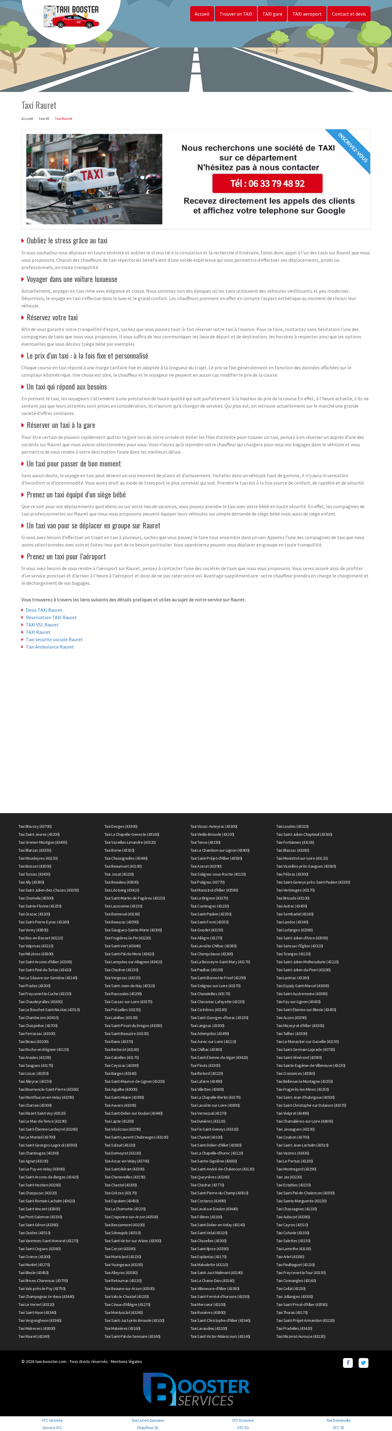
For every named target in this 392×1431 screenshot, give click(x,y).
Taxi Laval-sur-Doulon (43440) (214, 1209)
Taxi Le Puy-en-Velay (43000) (41, 1169)
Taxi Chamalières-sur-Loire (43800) (304, 1121)
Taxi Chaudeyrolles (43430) (40, 1001)
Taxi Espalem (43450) (121, 1201)
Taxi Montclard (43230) (122, 1256)
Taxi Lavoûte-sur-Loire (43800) (215, 1105)
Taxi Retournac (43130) (123, 1280)
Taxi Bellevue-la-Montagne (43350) (304, 1081)
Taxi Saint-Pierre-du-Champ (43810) (219, 1193)
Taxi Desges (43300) (121, 826)
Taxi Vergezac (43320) (122, 977)
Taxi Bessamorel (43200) (124, 1224)
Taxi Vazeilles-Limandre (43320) (130, 842)
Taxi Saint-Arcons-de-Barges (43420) (48, 1177)
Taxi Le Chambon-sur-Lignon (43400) (220, 850)
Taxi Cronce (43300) (34, 1256)
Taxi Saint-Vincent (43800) (39, 1209)
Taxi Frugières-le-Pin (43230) (127, 938)
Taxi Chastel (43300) (120, 1185)
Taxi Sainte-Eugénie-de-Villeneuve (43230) (310, 1065)
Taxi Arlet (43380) (290, 1256)
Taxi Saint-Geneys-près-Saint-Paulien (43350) (313, 882)
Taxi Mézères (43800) (35, 954)
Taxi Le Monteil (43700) (36, 1137)
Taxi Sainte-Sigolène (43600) (213, 1161)
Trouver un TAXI (236, 14)
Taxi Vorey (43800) (33, 930)
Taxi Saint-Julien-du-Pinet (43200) (303, 969)
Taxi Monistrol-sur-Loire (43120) (302, 858)
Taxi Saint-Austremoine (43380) (301, 993)
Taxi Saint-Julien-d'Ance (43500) (302, 938)
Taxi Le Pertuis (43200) (294, 1161)
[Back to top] (375, 1414)
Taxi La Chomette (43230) (125, 1209)
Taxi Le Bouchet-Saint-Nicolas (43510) (49, 1009)
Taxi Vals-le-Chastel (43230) (126, 1296)
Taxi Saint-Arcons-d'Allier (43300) (45, 962)
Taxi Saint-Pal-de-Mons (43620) (129, 954)
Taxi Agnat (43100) (33, 1161)
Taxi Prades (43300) (34, 985)
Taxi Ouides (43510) (34, 1232)
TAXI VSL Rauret (42, 625)
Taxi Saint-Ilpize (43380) (209, 1248)
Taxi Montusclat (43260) (123, 1312)
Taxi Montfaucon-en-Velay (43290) (46, 1097)
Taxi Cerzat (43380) (120, 1248)
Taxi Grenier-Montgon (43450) (42, 842)
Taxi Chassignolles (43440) (126, 858)
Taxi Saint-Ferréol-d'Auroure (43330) (220, 1296)
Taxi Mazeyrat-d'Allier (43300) (300, 1025)
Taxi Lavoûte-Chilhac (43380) (213, 946)
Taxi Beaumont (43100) (123, 866)
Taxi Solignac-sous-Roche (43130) (218, 874)
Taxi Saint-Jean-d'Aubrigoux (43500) (305, 1097)
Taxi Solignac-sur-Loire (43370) (215, 985)
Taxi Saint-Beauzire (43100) (126, 1033)
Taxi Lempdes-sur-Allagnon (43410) (133, 962)
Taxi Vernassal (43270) (208, 1113)
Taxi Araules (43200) (34, 1057)
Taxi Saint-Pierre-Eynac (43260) (43, 922)
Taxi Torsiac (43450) (34, 874)
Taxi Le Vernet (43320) (36, 1304)
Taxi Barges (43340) (120, 1073)
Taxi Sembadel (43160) (295, 914)
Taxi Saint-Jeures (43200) (39, 834)
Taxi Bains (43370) (118, 1041)
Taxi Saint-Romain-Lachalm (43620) (46, 1201)
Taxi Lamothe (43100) (293, 1248)
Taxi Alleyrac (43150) (35, 1081)
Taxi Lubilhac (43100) (121, 1017)
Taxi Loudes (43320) (292, 826)
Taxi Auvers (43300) (120, 1105)
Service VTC (52, 1427)
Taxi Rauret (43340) (34, 1336)
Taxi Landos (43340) (292, 922)
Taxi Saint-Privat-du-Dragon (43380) (133, 1025)
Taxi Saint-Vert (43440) (122, 946)
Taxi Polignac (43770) (207, 882)
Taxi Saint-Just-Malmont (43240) (216, 1272)
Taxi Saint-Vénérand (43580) (299, 1057)
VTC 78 (338, 1427)
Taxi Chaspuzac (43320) (37, 1193)
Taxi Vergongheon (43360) (39, 1320)
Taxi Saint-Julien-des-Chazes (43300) (48, 890)
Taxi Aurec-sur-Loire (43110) (213, 1041)
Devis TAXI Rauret (44, 610)
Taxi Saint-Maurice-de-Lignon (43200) (134, 1081)
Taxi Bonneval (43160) (122, 914)
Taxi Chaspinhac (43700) (38, 1025)
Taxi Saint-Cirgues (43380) (39, 1248)
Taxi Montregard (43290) (296, 1169)
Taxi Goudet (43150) (206, 930)
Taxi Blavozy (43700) (34, 826)
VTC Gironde (52, 1420)
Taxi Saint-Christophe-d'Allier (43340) (220, 1320)
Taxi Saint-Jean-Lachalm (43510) (302, 1145)
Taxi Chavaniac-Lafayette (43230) (217, 1001)
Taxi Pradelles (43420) (294, 1328)
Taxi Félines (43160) (206, 1217)
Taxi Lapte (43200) (119, 1121)
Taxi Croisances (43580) (295, 1073)
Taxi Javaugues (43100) (295, 1129)
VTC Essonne (243, 1420)
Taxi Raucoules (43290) (123, 993)
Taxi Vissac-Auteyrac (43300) (213, 826)
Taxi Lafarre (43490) (206, 1081)
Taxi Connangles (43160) (296, 1280)
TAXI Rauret (38, 632)
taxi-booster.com (50, 1361)
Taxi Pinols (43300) (205, 1065)
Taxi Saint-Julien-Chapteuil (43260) (304, 834)
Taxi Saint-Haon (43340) (37, 1312)
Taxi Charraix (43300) (35, 1105)
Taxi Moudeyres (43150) (38, 858)
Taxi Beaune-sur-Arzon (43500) (129, 1288)
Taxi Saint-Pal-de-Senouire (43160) (132, 1336)
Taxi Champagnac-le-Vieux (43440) (46, 1296)
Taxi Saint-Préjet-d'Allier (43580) (216, 858)
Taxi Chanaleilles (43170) (210, 993)
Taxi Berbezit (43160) (121, 1049)
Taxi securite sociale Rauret (54, 639)
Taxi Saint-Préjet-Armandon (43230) (305, 1320)
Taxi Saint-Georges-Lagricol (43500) (47, 1145)
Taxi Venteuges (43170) (295, 890)
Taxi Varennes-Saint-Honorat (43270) (48, 1240)
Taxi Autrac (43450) (291, 906)
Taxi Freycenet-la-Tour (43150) (301, 1272)
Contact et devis (349, 14)
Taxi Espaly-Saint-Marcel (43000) (302, 985)
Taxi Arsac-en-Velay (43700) (126, 1161)
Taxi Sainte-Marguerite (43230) (301, 1201)
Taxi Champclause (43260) (211, 954)
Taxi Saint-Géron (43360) (38, 1224)
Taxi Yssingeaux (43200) (123, 1264)
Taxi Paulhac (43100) (206, 969)
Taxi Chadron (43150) (121, 969)
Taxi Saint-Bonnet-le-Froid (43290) (218, 977)
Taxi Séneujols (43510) (122, 1232)
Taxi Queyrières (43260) (210, 1177)
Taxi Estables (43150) (293, 1185)
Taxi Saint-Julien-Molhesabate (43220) (307, 962)
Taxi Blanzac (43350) (34, 850)
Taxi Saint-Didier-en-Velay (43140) (217, 1224)
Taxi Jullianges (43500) (294, 1296)
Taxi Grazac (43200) (34, 914)
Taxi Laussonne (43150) (123, 906)
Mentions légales (126, 1361)
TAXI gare (272, 14)
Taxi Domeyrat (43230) (122, 1153)
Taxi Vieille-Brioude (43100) (212, 834)
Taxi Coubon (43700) (292, 1137)
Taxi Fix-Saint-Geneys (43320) (214, 1129)
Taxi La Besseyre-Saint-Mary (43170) (220, 962)
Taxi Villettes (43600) (207, 1089)
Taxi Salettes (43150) (293, 1240)
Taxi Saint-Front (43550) (209, 922)
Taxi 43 (44, 118)
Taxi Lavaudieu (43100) (208, 1328)
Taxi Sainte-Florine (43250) (40, 906)
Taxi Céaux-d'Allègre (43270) (127, 1304)
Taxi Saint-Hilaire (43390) (124, 1097)
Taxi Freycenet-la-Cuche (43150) (44, 993)
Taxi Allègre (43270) (206, 938)
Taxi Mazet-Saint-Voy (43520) (42, 1113)
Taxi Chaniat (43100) (206, 1137)
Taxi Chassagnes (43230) (296, 1209)
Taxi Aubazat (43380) (293, 1217)
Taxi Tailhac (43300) (291, 1033)
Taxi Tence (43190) (205, 842)
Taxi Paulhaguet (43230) (295, 1264)
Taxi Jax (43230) (289, 1177)
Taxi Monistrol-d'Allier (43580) (214, 890)
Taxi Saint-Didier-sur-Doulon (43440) (133, 1113)
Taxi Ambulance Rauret (50, 647)
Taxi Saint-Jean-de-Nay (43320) (129, 985)
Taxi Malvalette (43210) (209, 1264)
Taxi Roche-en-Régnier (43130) (43, 1049)
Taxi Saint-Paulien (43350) (211, 914)
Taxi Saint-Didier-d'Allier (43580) (216, 1145)
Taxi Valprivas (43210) (35, 946)
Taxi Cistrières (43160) (208, 1009)
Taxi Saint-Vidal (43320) (209, 1232)
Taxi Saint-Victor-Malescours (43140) (220, 1336)
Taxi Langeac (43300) (207, 1025)
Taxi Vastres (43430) (292, 1153)
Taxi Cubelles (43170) (121, 1057)
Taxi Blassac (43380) (292, 850)
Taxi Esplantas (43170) (208, 1256)
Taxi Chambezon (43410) (38, 1017)
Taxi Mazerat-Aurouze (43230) (300, 1336)
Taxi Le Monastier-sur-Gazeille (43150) (307, 1041)
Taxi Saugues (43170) (35, 1065)
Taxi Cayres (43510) (292, 1224)
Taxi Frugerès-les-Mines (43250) (302, 1089)
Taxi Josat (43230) (119, 874)
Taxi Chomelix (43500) (36, 898)
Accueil (202, 14)
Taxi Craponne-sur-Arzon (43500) (131, 1217)
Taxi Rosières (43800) (208, 1312)
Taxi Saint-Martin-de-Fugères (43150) (134, 898)
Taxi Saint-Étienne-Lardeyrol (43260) (47, 1129)
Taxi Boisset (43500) (34, 866)
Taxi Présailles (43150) (122, 1009)
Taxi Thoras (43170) (292, 1312)
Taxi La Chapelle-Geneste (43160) (131, 834)
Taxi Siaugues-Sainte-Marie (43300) (133, 930)
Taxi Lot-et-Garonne (147, 1420)
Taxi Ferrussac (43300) (36, 1033)
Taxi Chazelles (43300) (208, 1240)
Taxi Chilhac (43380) (206, 1049)
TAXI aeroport (307, 14)
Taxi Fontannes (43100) (295, 842)
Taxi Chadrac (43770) (207, 1185)
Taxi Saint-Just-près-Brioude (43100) (134, 1320)
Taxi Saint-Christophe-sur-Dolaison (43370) (311, 1105)
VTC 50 (242, 1427)
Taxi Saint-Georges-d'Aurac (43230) (219, 1017)
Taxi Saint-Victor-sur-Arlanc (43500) (132, 1240)
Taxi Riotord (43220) (206, 1073)
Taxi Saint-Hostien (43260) (39, 1185)
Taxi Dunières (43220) (207, 1121)
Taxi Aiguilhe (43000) (121, 1089)
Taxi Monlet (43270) (34, 1264)
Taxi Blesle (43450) (33, 1272)
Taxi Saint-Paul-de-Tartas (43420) (44, 969)
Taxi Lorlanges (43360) (294, 930)
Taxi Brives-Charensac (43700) (43, 1280)
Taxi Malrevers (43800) (36, 1328)
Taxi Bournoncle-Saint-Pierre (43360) (48, 1089)
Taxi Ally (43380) (31, 882)
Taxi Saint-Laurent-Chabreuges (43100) (136, 1137)
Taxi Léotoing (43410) (121, 890)
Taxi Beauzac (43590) (121, 922)
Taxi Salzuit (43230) (119, 1145)
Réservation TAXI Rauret (51, 617)
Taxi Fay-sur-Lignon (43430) (298, 1001)
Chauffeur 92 (147, 1427)
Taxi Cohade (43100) (292, 1232)
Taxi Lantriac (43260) (292, 977)
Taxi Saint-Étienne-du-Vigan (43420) (219, 1057)
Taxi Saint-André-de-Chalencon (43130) (222, 1169)
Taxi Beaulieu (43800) (121, 882)
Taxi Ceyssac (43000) (121, 1065)
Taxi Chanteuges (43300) (38, 1153)
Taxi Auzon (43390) (291, 1017)
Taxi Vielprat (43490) (292, 1113)
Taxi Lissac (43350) (33, 1073)
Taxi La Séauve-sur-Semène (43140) (47, 977)
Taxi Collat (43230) (291, 1288)
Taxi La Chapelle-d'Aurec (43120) (216, 1153)
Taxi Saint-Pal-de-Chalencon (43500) (305, 1193)
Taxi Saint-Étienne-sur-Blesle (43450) (306, 1009)
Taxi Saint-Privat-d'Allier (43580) (301, 1304)
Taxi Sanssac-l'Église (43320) (299, 946)
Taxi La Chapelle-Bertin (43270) (215, 1097)
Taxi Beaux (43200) (33, 1041)
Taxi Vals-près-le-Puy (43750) (42, 1288)
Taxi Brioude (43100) (292, 898)
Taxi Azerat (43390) (206, 866)
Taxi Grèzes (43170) (120, 1193)
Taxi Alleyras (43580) (121, 1272)
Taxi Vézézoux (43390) (122, 1129)
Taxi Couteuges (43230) (209, 906)
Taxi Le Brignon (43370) (209, 898)
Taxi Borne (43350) (119, 850)
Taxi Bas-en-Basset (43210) (40, 938)
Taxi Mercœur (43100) (208, 1304)
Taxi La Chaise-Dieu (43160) (212, 1280)
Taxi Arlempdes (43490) (209, 1033)
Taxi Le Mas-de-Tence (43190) (42, 1121)
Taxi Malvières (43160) (122, 1328)
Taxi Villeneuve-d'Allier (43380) (214, 1288)
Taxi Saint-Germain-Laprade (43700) (305, 1049)
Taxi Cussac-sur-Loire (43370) (128, 1001)
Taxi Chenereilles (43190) (124, 1177)
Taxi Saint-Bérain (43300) (124, 1169)
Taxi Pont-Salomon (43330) (40, 1217)
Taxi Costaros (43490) (208, 1201)
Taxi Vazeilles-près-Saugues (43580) (306, 866)
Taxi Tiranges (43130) (293, 954)
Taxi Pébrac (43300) (292, 874)
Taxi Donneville (338, 1420)
